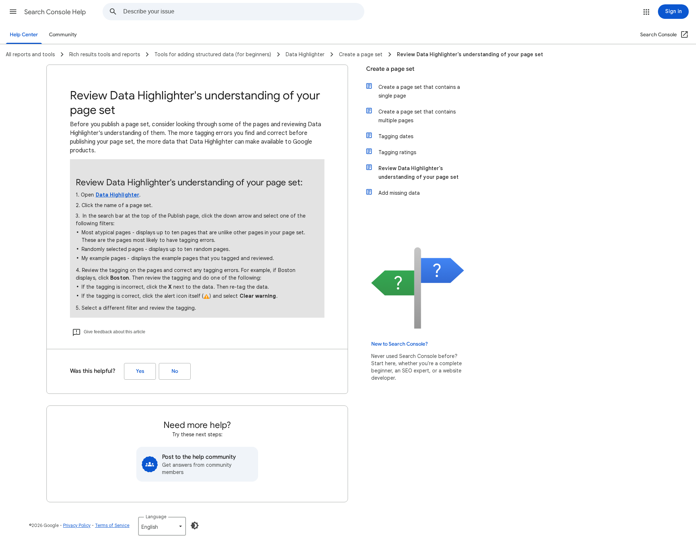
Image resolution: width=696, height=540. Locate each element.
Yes (140, 371)
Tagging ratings (397, 152)
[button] (13, 11)
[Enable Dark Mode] (194, 525)
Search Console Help (55, 12)
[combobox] (243, 11)
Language (156, 516)
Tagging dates (395, 136)
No (174, 371)
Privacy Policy (77, 525)
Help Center (24, 35)
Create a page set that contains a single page (419, 91)
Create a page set (390, 69)
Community (63, 35)
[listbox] (162, 526)
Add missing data (399, 193)
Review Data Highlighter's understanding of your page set (418, 172)
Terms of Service (112, 525)
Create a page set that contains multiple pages (417, 116)
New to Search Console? (399, 344)
